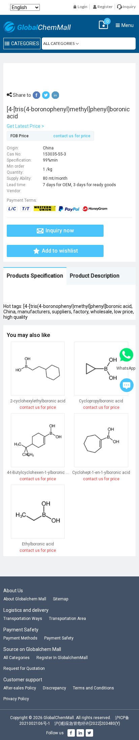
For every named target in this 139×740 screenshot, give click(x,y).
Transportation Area (67, 618)
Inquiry (129, 6)
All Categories (16, 657)
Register (105, 6)
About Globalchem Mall (24, 599)
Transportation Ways (22, 618)
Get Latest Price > (25, 126)
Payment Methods (20, 638)
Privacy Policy (16, 698)
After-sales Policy (19, 688)
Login (82, 6)
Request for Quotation (24, 668)
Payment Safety (59, 638)
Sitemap (60, 599)
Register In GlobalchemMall (62, 657)
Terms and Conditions (93, 688)
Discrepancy (54, 688)
